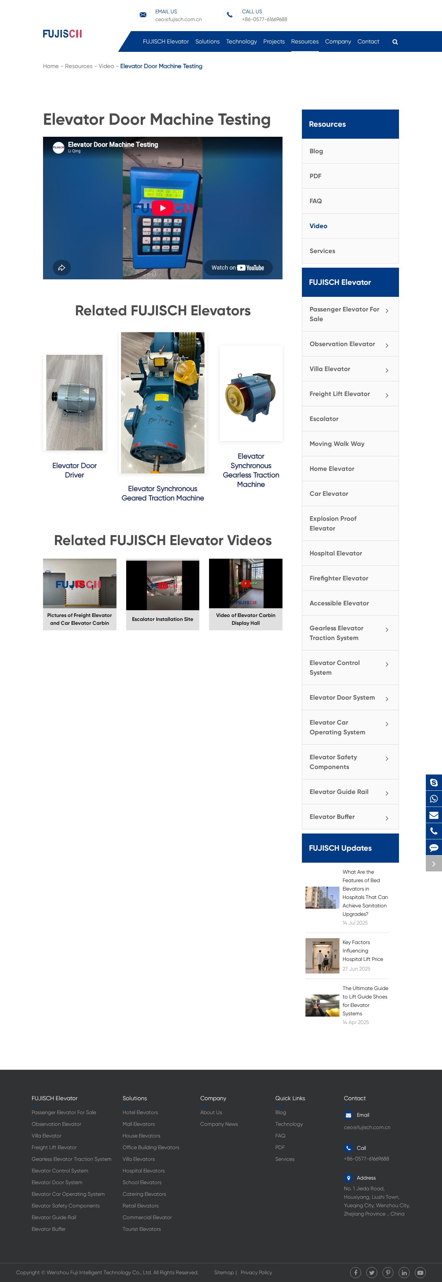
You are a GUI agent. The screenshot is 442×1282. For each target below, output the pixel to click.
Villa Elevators (139, 1159)
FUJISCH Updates (340, 848)
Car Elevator (329, 493)
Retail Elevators (141, 1206)
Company (338, 41)
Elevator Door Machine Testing (161, 66)
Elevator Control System (335, 667)
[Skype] (434, 782)
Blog (316, 151)
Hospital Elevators (144, 1171)
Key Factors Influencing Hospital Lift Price (363, 950)
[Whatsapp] (434, 799)
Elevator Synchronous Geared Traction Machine (163, 493)
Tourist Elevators (142, 1229)
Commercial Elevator (147, 1217)
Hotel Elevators (140, 1112)
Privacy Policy (256, 1272)
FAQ (316, 201)
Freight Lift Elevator (340, 394)
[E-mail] (434, 815)
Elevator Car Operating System (337, 727)
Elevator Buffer (332, 817)
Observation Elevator (342, 344)
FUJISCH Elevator (166, 41)
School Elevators (142, 1182)
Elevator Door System (342, 697)
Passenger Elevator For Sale (344, 314)
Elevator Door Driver (74, 470)
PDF (315, 176)
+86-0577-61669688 (435, 831)
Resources (305, 41)
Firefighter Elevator (339, 578)
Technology (241, 41)
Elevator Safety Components (333, 762)
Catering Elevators (144, 1194)
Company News (219, 1124)
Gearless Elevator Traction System (336, 633)
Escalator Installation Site (162, 619)
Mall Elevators (139, 1124)
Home (51, 66)
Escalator (324, 419)
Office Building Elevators (151, 1147)
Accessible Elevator (339, 603)
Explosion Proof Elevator (333, 523)
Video (106, 66)
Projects (274, 41)
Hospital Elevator (336, 553)
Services (322, 251)
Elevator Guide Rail (339, 792)
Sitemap (224, 1272)
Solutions (207, 41)
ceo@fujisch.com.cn (178, 15)
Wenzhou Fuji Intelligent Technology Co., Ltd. (99, 1272)
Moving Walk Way (337, 444)
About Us (211, 1112)
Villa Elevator (330, 369)
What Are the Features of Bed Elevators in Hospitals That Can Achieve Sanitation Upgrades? (365, 893)
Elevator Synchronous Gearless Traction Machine (251, 470)
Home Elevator (332, 468)
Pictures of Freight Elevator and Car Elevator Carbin (79, 619)
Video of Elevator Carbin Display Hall (245, 619)
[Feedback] (434, 847)
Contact (369, 41)
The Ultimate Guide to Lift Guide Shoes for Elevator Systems (365, 1001)
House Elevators (141, 1136)
